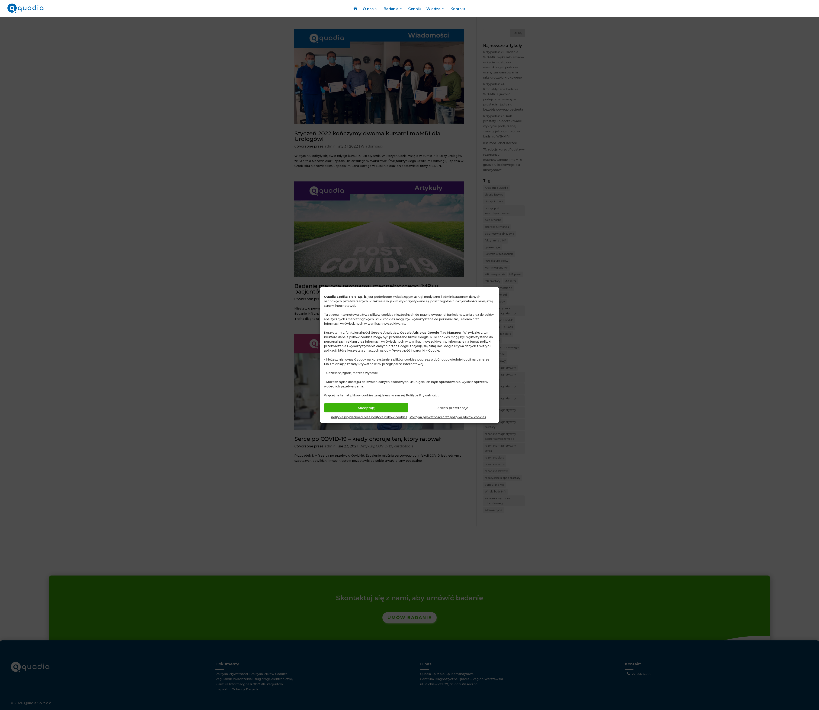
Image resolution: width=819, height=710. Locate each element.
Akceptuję (366, 408)
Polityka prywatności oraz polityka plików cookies (369, 417)
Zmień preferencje (452, 408)
